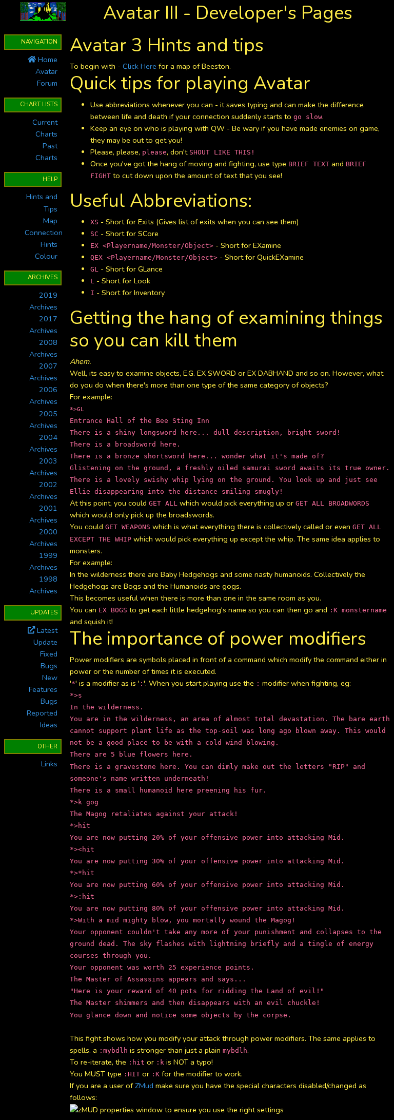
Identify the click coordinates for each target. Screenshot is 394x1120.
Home (46, 59)
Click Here (139, 66)
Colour (46, 256)
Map (50, 221)
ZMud (144, 1085)
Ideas (48, 725)
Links (49, 764)
